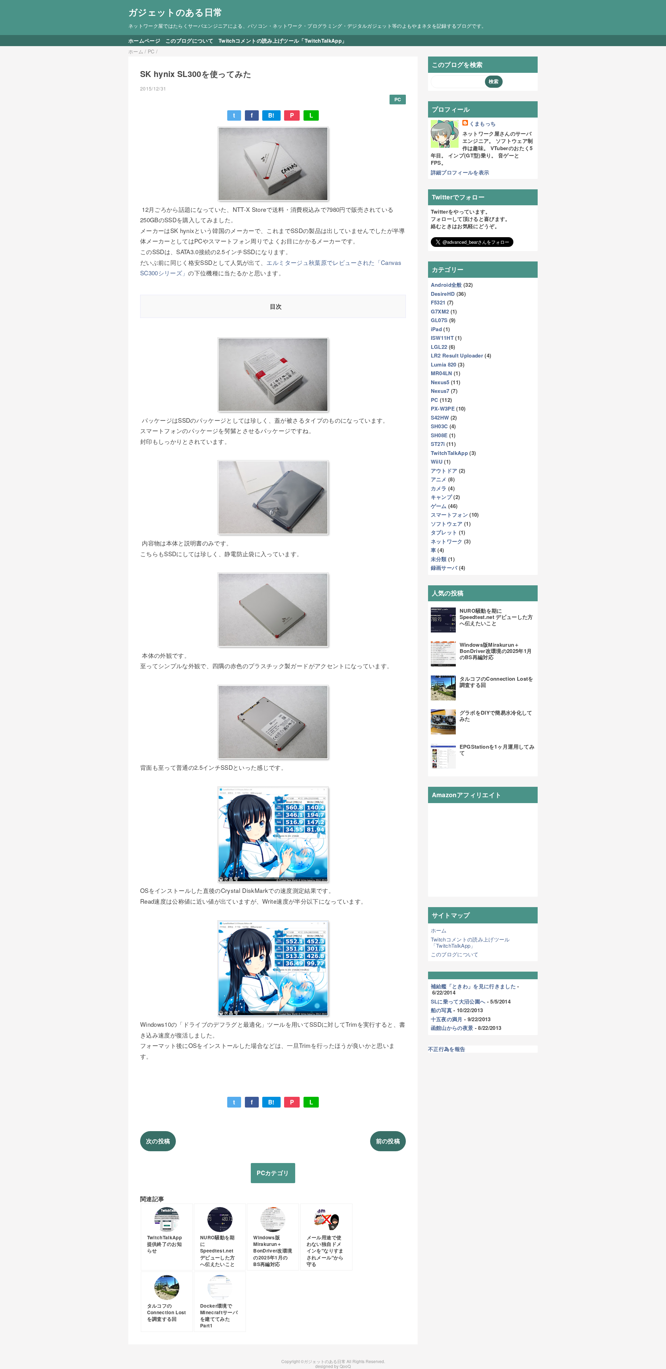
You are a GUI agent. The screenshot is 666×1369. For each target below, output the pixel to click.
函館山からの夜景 (452, 1028)
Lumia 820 (443, 364)
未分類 (439, 559)
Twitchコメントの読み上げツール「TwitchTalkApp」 (283, 40)
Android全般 (446, 285)
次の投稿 (158, 1141)
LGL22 (439, 347)
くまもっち (482, 123)
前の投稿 (388, 1141)
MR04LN (441, 373)
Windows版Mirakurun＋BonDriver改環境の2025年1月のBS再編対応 (496, 651)
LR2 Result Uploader (457, 355)
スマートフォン (449, 514)
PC (397, 99)
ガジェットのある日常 (175, 12)
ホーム (439, 930)
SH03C (439, 426)
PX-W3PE (443, 408)
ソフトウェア (447, 523)
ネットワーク (447, 541)
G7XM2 (440, 311)
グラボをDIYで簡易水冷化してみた (496, 716)
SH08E (439, 435)
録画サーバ (444, 567)
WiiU (437, 461)
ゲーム (439, 506)
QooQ (345, 1366)
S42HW (440, 417)
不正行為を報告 (446, 1049)
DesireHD (443, 294)
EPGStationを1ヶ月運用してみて (497, 750)
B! (271, 115)
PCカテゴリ (273, 1173)
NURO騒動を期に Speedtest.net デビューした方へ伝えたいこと (496, 617)
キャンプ (441, 497)
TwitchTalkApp (449, 453)
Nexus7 (440, 391)
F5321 (438, 302)
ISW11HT (442, 338)
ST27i (438, 444)
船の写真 (441, 1010)
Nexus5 (440, 382)
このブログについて (189, 40)
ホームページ (144, 40)
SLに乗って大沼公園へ (458, 1001)
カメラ (439, 488)
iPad (436, 329)
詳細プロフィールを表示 (460, 172)
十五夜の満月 (447, 1019)
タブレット (444, 532)
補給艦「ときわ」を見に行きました (473, 986)
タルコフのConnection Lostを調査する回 (496, 682)
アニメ (439, 479)
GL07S (439, 320)
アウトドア (444, 470)
